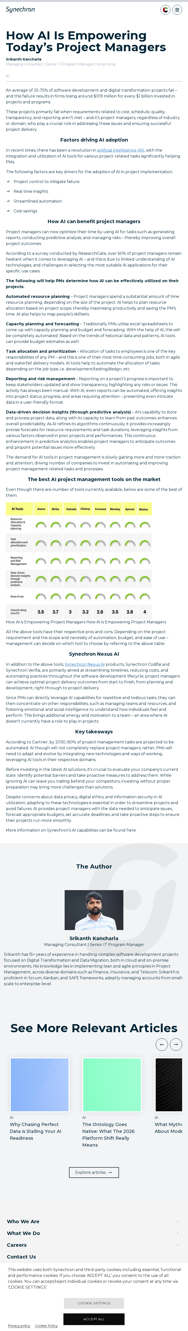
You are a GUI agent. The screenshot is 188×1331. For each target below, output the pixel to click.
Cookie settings (94, 1303)
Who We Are (23, 1221)
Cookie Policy (46, 1326)
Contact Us (21, 1257)
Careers (17, 1245)
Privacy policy (19, 1326)
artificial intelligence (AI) (120, 150)
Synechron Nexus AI (85, 664)
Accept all (94, 1319)
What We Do (23, 1233)
